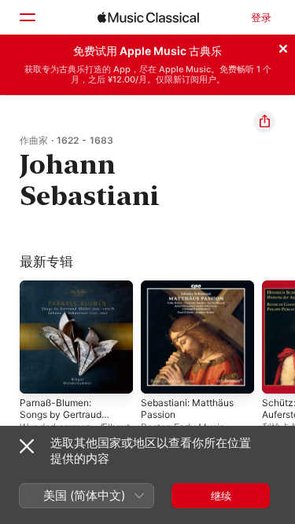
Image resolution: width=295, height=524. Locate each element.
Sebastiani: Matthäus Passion (187, 408)
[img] (148, 17)
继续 (221, 495)
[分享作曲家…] (264, 122)
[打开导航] (26, 17)
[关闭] (283, 46)
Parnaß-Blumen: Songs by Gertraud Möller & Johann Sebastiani (60, 420)
